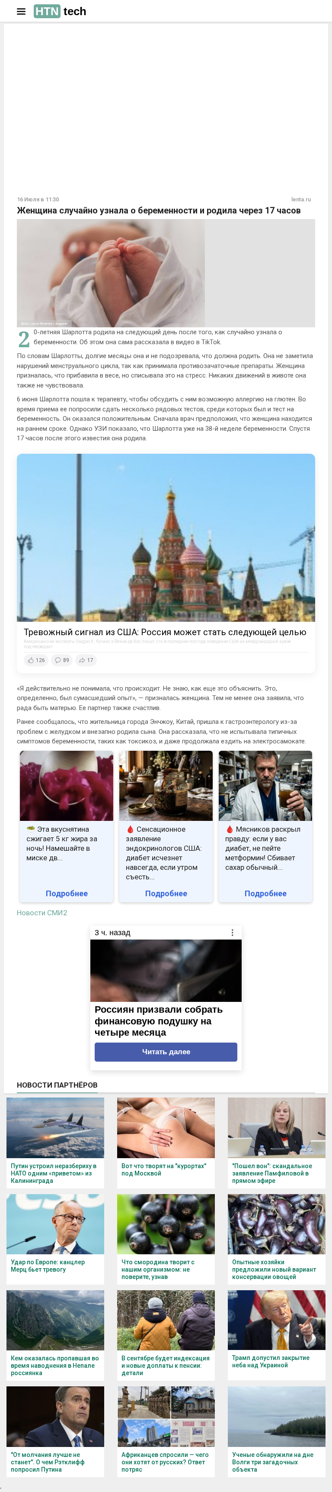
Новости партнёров (57, 1085)
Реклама (44, 38)
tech (60, 11)
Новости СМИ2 (42, 912)
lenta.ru (301, 199)
